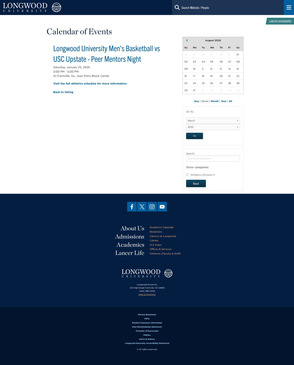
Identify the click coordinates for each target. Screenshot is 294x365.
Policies (147, 335)
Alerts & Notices (147, 339)
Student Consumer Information (147, 323)
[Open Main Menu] (289, 7)
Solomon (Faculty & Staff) (165, 253)
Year (224, 101)
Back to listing (63, 92)
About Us (132, 228)
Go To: (190, 111)
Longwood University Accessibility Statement (147, 343)
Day (197, 101)
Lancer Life (129, 252)
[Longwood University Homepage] (59, 7)
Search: (190, 153)
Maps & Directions (147, 294)
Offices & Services (161, 249)
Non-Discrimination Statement (147, 327)
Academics (130, 244)
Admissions (129, 236)
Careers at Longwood (163, 236)
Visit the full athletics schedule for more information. (90, 83)
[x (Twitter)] (142, 206)
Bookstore (156, 231)
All (230, 101)
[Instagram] (152, 206)
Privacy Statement (147, 314)
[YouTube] (162, 206)
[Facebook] (132, 206)
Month (215, 101)
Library (154, 240)
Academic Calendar (162, 227)
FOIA (147, 318)
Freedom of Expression (147, 331)
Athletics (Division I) (203, 174)
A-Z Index (156, 244)
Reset (196, 183)
